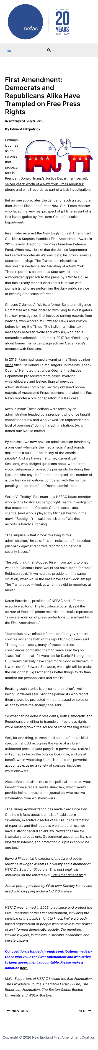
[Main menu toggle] (9, 50)
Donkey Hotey (74, 886)
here (24, 968)
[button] (49, 50)
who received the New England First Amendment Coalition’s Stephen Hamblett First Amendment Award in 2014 (48, 238)
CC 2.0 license (60, 891)
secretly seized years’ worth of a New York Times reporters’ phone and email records (46, 183)
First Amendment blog (68, 875)
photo (21, 886)
